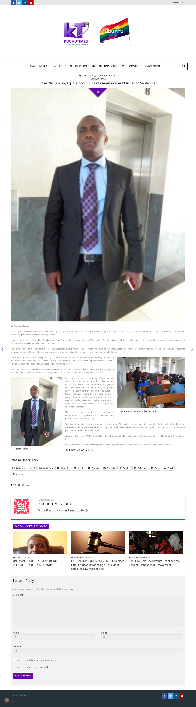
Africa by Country (82, 66)
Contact (135, 66)
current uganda (21, 485)
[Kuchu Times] (98, 34)
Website (17, 646)
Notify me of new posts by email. (32, 667)
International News (112, 66)
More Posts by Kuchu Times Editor (62, 510)
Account (176, 2)
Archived (94, 79)
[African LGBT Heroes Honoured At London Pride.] (191, 350)
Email (104, 633)
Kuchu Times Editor (106, 76)
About (58, 66)
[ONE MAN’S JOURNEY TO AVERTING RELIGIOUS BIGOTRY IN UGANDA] (40, 542)
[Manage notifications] (6, 700)
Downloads (152, 66)
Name (16, 633)
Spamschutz (16, 701)
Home (32, 66)
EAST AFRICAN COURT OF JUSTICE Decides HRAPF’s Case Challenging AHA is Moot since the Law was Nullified (97, 564)
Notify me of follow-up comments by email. (37, 660)
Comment (18, 595)
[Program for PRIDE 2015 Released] (4, 350)
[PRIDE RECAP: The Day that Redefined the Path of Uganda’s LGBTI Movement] (156, 542)
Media (43, 66)
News (103, 79)
